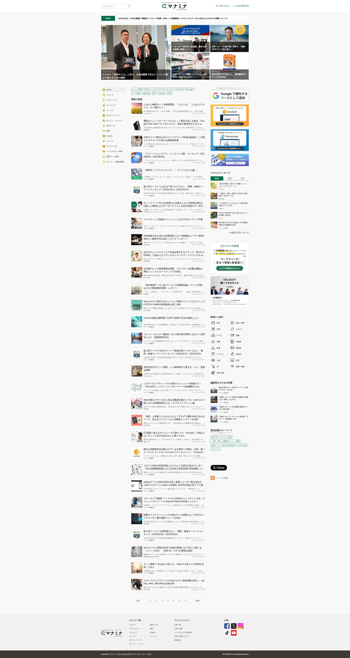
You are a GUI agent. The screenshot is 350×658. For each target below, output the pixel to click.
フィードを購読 (221, 478)
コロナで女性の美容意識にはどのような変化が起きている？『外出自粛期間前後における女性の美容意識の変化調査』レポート (174, 468)
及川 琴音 (147, 310)
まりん (221, 218)
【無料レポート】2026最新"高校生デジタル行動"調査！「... (233, 408)
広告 (237, 360)
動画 (151, 628)
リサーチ (132, 625)
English (152, 632)
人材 (218, 360)
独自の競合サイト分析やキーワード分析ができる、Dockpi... (233, 388)
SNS (146, 89)
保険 (218, 341)
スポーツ (239, 329)
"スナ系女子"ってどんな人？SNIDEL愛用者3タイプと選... (233, 204)
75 (150, 600)
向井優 (146, 294)
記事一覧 (177, 625)
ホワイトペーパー (135, 640)
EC (218, 366)
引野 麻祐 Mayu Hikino (151, 557)
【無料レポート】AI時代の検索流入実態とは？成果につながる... (233, 398)
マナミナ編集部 (149, 146)
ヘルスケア (155, 89)
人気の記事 (178, 628)
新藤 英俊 (221, 199)
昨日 (217, 178)
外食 (218, 329)
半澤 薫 (146, 409)
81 (185, 600)
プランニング (134, 628)
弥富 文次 (147, 442)
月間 (242, 178)
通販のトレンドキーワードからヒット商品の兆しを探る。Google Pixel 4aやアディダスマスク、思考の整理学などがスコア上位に (174, 123)
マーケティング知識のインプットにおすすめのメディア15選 (173, 219)
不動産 (238, 341)
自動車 (238, 348)
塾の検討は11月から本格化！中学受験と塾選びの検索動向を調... (233, 223)
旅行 (218, 323)
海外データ (154, 625)
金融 (237, 335)
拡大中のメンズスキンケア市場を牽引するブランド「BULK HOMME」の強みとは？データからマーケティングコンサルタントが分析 (174, 255)
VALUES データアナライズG (153, 212)
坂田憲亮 (147, 130)
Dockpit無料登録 (242, 6)
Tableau (161, 93)
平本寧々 (221, 189)
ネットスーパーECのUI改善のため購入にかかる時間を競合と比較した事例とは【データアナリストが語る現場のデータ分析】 (173, 206)
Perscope (189, 89)
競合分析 (146, 93)
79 (173, 600)
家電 (218, 348)
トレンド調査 (137, 89)
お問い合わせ (224, 6)
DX (154, 93)
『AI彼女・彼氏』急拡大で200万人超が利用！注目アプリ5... (233, 194)
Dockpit (180, 89)
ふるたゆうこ (148, 113)
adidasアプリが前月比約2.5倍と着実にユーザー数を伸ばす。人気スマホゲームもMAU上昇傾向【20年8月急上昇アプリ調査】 (174, 485)
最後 (198, 600)
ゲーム (219, 335)
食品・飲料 (240, 323)
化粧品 (238, 354)
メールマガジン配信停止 (183, 632)
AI (163, 89)
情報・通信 (240, 366)
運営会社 (177, 640)
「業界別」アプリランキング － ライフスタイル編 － (170, 170)
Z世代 (169, 93)
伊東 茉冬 (147, 261)
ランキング (133, 632)
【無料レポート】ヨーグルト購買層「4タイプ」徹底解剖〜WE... (233, 417)
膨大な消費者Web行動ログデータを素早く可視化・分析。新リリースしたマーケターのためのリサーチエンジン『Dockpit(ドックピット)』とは (174, 452)
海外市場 (220, 373)
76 (156, 600)
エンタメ (170, 89)
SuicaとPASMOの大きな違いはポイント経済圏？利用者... (234, 214)
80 (179, 600)
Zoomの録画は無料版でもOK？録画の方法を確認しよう (171, 317)
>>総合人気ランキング (239, 232)
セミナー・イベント (136, 644)
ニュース (153, 636)
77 (163, 600)
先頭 (138, 600)
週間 (230, 178)
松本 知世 (147, 245)
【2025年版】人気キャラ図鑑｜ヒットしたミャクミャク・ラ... (233, 185)
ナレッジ (132, 636)
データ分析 (136, 93)
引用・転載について (181, 636)
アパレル (220, 354)
